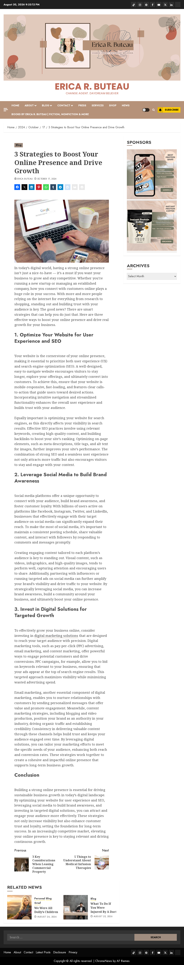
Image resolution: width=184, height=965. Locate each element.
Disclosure (59, 952)
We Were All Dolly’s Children (46, 910)
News (126, 105)
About (29, 105)
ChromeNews (103, 961)
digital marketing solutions (56, 635)
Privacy (73, 952)
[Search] (153, 109)
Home (15, 105)
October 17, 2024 (47, 179)
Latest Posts (43, 952)
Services (98, 105)
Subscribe (172, 110)
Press (82, 105)
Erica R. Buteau (92, 86)
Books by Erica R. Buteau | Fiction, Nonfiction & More (50, 114)
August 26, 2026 (47, 917)
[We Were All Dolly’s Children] (19, 907)
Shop (112, 105)
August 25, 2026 (103, 916)
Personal (39, 898)
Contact (63, 105)
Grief (37, 903)
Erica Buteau (25, 179)
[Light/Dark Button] (146, 110)
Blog (45, 105)
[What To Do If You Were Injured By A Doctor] (75, 907)
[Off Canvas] (6, 109)
